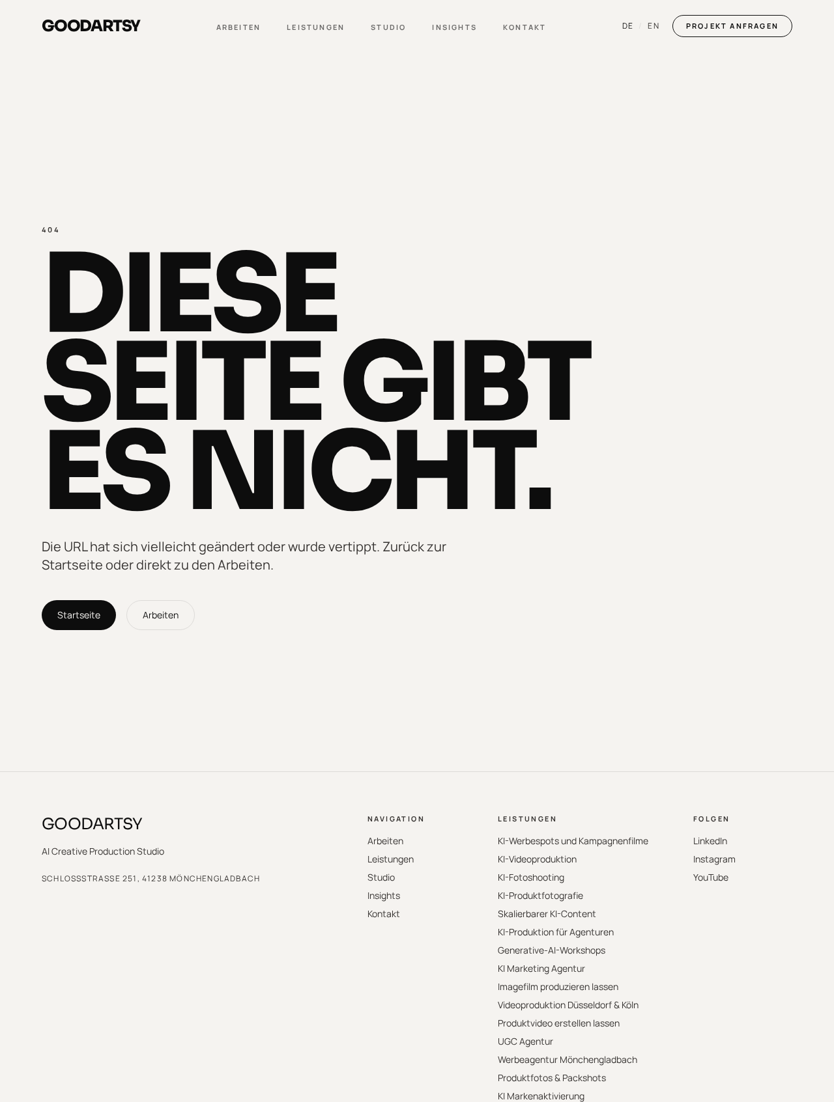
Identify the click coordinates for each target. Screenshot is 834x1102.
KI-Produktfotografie (540, 895)
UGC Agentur (525, 1041)
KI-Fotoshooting (531, 877)
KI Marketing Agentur (541, 968)
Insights (454, 27)
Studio (388, 27)
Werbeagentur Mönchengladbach (567, 1059)
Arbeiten (238, 27)
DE (627, 26)
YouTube (710, 877)
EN (653, 26)
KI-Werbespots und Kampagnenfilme (573, 840)
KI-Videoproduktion (537, 859)
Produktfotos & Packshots (552, 1077)
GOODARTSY (92, 824)
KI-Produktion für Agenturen (556, 932)
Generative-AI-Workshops (551, 950)
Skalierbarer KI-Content (547, 913)
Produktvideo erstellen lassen (559, 1023)
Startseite (78, 615)
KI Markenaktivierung (541, 1096)
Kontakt (524, 27)
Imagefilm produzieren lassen (558, 986)
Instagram (714, 859)
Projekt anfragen (732, 26)
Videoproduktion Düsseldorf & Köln (568, 1005)
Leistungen (316, 27)
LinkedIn (710, 840)
